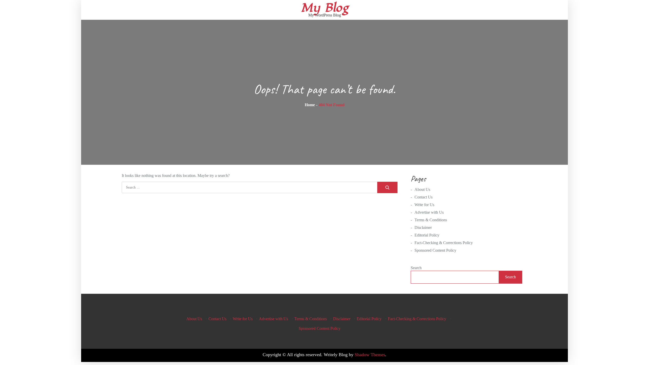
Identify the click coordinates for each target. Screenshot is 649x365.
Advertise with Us (429, 212)
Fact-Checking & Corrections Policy (443, 243)
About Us (422, 189)
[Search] (387, 187)
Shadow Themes (370, 354)
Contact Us (423, 197)
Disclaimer (423, 227)
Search (416, 268)
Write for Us (424, 205)
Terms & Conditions (430, 220)
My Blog (325, 8)
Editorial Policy (426, 235)
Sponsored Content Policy (435, 250)
